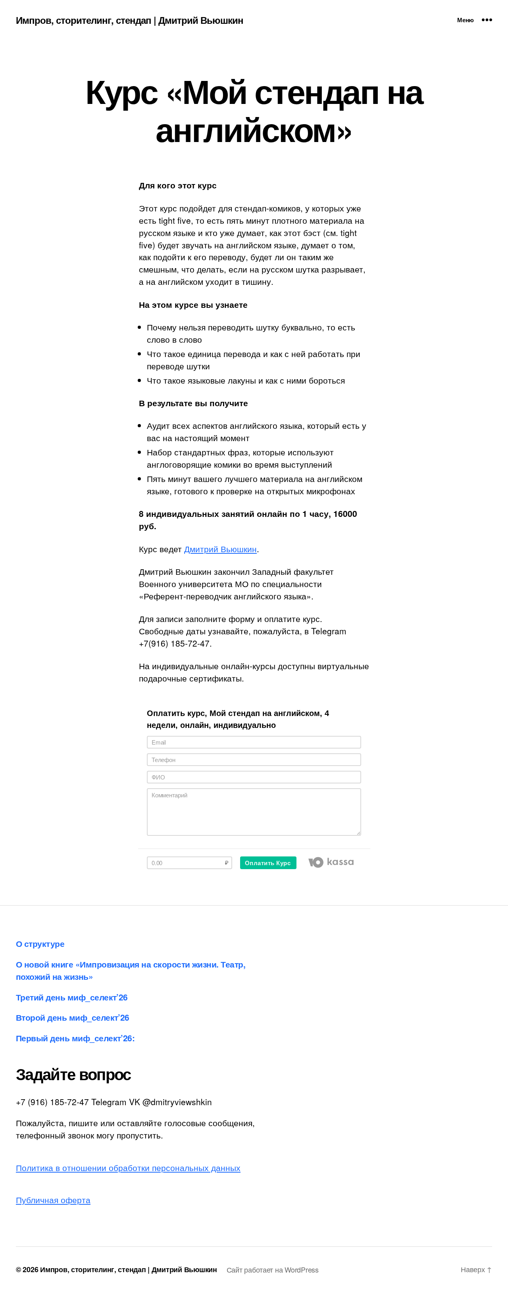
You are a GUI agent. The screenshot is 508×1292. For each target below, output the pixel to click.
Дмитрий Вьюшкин (220, 549)
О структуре (40, 943)
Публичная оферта (53, 1200)
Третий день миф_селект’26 (72, 997)
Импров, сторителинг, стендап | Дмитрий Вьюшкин (129, 20)
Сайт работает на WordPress (273, 1269)
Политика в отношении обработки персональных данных (128, 1167)
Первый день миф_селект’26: (75, 1038)
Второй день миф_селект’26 (72, 1017)
